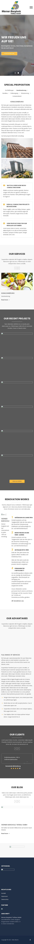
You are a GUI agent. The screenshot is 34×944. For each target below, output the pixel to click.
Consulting (13, 373)
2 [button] (18, 73)
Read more (4, 300)
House (12, 349)
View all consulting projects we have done (18, 205)
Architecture (14, 470)
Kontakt (3, 893)
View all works (17, 481)
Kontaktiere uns (9, 53)
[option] (17, 45)
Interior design (19, 349)
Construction (14, 397)
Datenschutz (4, 899)
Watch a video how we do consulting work (16, 186)
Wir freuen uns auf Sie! (13, 39)
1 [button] (15, 73)
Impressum (4, 896)
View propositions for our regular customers (17, 224)
